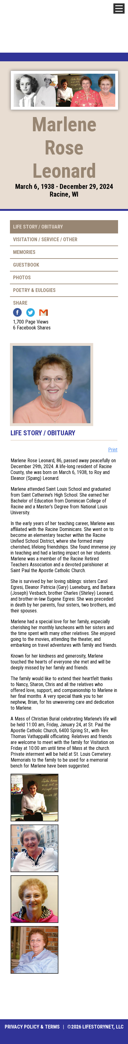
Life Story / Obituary (38, 227)
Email (43, 312)
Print (112, 450)
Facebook (17, 312)
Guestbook (26, 265)
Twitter (30, 312)
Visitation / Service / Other (45, 239)
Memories (24, 252)
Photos (22, 278)
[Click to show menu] (119, 8)
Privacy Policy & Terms (32, 1027)
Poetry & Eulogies (34, 290)
